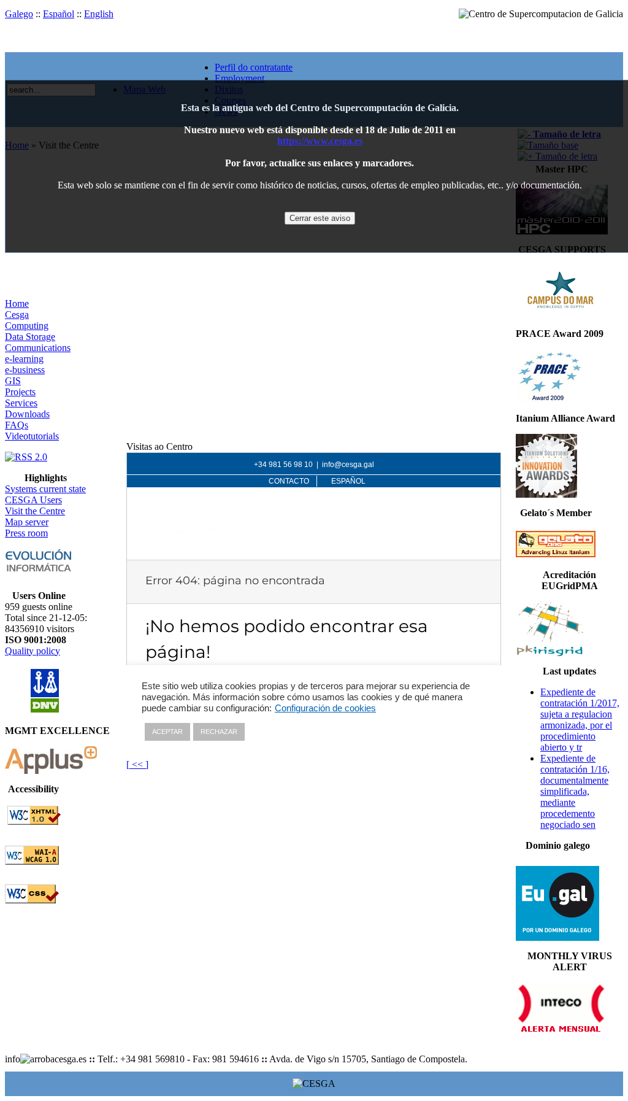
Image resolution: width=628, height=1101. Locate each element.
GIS (13, 381)
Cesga (17, 314)
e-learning (24, 358)
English (98, 14)
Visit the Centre (35, 511)
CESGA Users (33, 500)
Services (21, 403)
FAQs (16, 425)
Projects (20, 392)
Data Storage (30, 336)
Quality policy (32, 651)
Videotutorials (32, 436)
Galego (19, 14)
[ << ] (137, 764)
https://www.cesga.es (319, 141)
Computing (26, 325)
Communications (38, 347)
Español (58, 14)
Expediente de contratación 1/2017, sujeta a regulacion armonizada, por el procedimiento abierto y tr (579, 719)
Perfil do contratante (254, 67)
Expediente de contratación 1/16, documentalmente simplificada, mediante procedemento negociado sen (575, 791)
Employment (239, 78)
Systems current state (45, 489)
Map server (26, 522)
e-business (25, 370)
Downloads (27, 414)
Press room (26, 533)
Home (17, 303)
